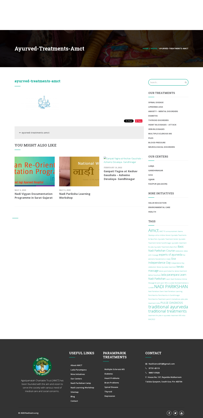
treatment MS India (178, 315)
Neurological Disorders (161, 147)
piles (182, 299)
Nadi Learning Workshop (82, 387)
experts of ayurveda (170, 254)
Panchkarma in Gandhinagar (169, 295)
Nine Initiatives (78, 374)
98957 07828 (153, 372)
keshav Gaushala (154, 275)
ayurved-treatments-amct (37, 81)
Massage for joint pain (156, 283)
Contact (74, 401)
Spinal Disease (155, 102)
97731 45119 (153, 368)
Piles (150, 138)
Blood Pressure (156, 142)
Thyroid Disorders (158, 120)
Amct (153, 230)
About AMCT (76, 365)
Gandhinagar (155, 170)
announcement (171, 231)
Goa (150, 175)
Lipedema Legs (155, 107)
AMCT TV (162, 231)
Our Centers (76, 378)
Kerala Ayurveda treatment (166, 267)
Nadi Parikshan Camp (81, 383)
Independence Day (159, 262)
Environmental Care (159, 207)
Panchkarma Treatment (157, 299)
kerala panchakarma (166, 271)
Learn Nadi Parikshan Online (176, 279)
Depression (109, 396)
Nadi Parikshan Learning (173, 291)
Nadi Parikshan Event (156, 291)
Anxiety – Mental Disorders (163, 111)
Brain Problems (111, 382)
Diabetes (153, 115)
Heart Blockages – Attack (162, 124)
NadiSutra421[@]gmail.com (162, 363)
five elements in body (162, 259)
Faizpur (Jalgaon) (157, 183)
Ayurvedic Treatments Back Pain (165, 247)
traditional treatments (167, 311)
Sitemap (74, 392)
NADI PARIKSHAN (171, 286)
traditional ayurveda (168, 307)
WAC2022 (151, 319)
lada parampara (170, 274)
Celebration (179, 251)
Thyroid (108, 391)
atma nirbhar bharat (163, 235)
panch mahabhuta (173, 299)
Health (152, 211)
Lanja (151, 166)
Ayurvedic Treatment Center (168, 239)
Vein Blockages (156, 129)
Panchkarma (153, 295)
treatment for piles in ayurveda (159, 315)
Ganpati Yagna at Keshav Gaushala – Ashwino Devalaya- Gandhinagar (120, 175)
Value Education (157, 202)
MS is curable (169, 283)
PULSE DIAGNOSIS (171, 302)
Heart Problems (111, 378)
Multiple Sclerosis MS (160, 133)
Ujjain (151, 179)
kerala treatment (181, 271)
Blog (73, 396)
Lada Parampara (78, 369)
